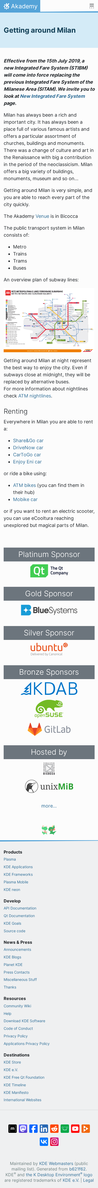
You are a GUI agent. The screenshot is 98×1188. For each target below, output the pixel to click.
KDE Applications (18, 867)
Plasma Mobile (16, 882)
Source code (14, 931)
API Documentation (20, 908)
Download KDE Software (24, 1021)
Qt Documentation (19, 915)
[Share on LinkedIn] (44, 1126)
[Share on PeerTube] (86, 1126)
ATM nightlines (34, 396)
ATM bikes (24, 485)
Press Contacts (17, 972)
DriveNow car (28, 447)
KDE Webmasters (56, 1163)
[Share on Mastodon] (23, 1126)
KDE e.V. (11, 1069)
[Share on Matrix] (12, 1126)
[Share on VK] (44, 1139)
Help (7, 1013)
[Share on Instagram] (54, 1139)
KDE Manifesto (16, 1092)
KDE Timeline (15, 1085)
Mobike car (25, 499)
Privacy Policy (16, 1036)
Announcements (17, 949)
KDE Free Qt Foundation (24, 1077)
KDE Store (12, 1062)
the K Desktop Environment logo (59, 1174)
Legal (88, 1180)
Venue (42, 216)
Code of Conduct (18, 1028)
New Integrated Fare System (52, 96)
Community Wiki (17, 1006)
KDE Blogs (12, 957)
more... (49, 806)
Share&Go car (28, 440)
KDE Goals (12, 923)
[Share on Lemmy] (65, 1126)
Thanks (10, 987)
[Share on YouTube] (75, 1126)
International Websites (22, 1100)
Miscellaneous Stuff (20, 979)
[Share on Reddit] (54, 1126)
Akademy (20, 8)
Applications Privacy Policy (27, 1043)
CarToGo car (27, 454)
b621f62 (77, 1169)
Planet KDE (13, 964)
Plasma (10, 859)
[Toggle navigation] (91, 6)
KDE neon (12, 889)
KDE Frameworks (18, 874)
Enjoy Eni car (27, 461)
